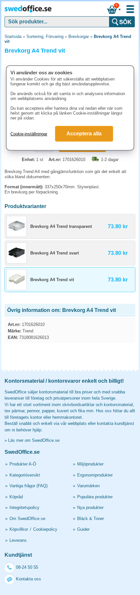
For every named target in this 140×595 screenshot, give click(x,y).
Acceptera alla (84, 133)
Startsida (13, 36)
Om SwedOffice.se (27, 518)
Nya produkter (90, 507)
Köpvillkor (18, 529)
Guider (83, 529)
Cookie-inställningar (28, 133)
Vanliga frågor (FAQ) (28, 485)
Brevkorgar (78, 36)
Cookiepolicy (45, 529)
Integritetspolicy (24, 507)
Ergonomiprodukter (95, 475)
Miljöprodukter (90, 464)
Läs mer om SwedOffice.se (34, 440)
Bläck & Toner (90, 518)
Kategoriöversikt (24, 475)
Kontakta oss (28, 578)
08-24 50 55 (27, 567)
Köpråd (16, 496)
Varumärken (88, 485)
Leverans (18, 540)
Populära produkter (95, 496)
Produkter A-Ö (22, 464)
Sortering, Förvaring (44, 36)
